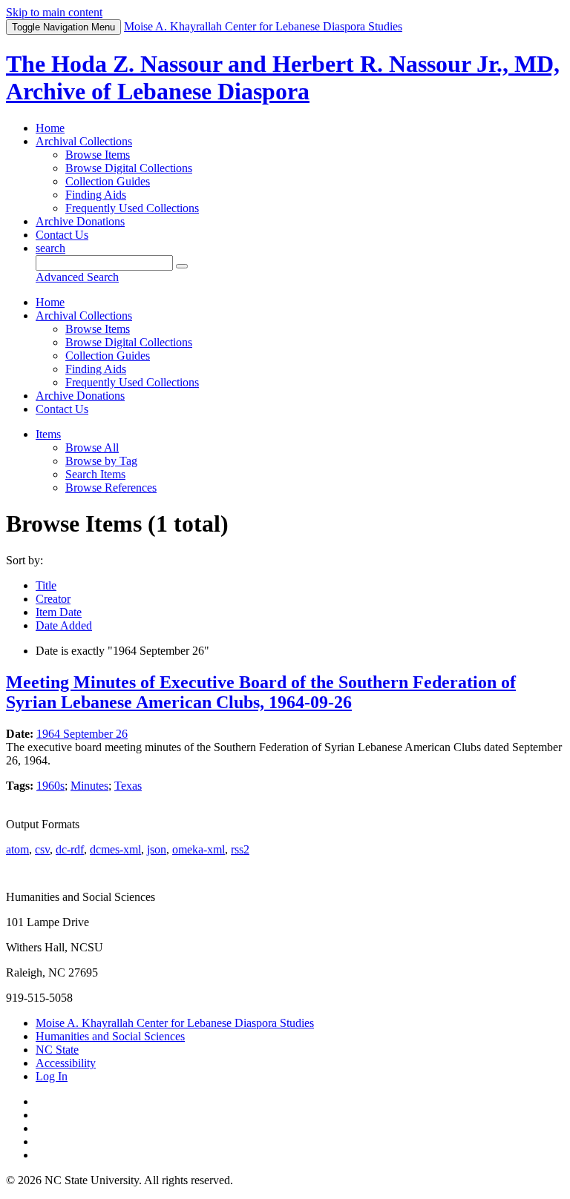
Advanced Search (77, 277)
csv (42, 849)
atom (17, 849)
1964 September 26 (82, 733)
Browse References (111, 487)
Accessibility (66, 1063)
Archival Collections (84, 141)
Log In (52, 1076)
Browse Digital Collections (128, 168)
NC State (57, 1049)
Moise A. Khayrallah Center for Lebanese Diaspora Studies (175, 1023)
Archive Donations (80, 221)
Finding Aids (95, 194)
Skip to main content (54, 12)
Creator (53, 598)
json (156, 849)
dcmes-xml (115, 849)
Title (46, 585)
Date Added (64, 625)
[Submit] (182, 266)
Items (48, 434)
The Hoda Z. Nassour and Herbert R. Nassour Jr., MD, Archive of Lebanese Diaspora (283, 77)
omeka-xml (198, 849)
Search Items (95, 474)
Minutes (89, 785)
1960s (50, 785)
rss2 (240, 849)
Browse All (92, 447)
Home (50, 128)
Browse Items (97, 154)
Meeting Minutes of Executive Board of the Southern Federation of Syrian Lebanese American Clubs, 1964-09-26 (261, 692)
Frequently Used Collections (132, 208)
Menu (63, 27)
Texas (128, 785)
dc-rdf (70, 849)
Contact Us (62, 234)
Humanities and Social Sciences (110, 1036)
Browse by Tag (101, 461)
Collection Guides (107, 181)
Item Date (59, 612)
